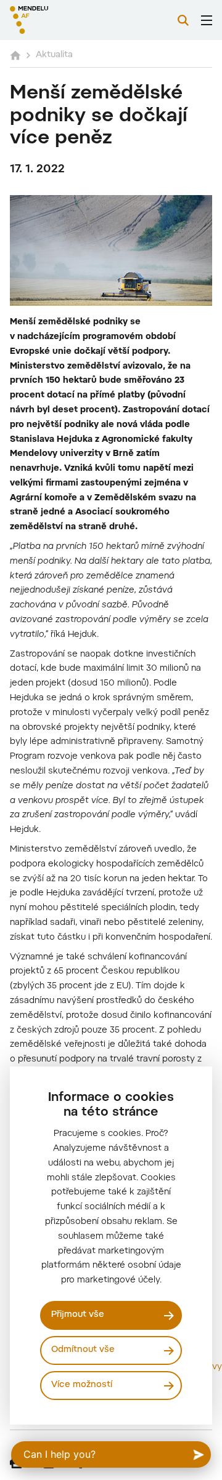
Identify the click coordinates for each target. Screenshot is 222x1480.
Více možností (81, 1385)
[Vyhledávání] (183, 20)
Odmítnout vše (83, 1350)
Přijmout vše (77, 1315)
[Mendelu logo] (71, 20)
